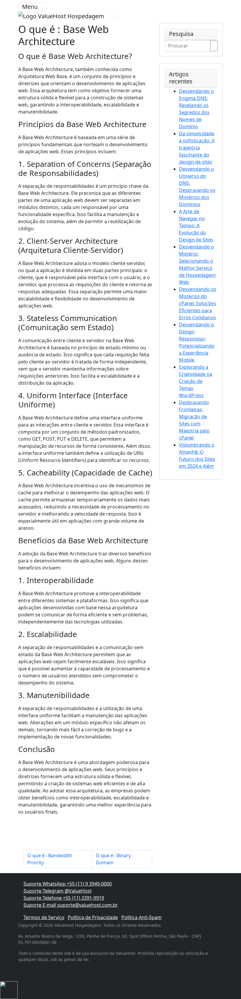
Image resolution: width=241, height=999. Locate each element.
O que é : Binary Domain (113, 859)
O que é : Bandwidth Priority (49, 859)
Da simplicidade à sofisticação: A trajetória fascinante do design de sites (197, 147)
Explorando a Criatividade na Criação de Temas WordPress (195, 381)
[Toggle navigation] (114, 17)
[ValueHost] (62, 15)
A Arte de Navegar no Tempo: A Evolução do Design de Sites (196, 225)
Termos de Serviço (44, 917)
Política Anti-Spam (141, 917)
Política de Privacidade (93, 917)
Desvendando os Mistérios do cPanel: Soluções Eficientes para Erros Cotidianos (197, 303)
